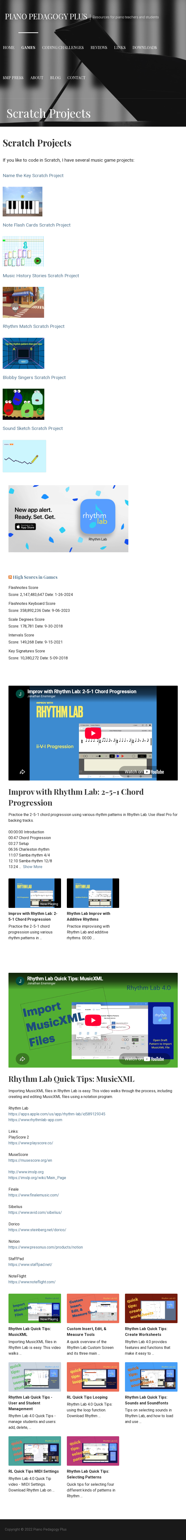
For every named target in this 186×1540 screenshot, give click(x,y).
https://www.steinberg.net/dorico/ (37, 1230)
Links (120, 47)
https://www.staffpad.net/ (30, 1264)
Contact (76, 77)
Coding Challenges (63, 47)
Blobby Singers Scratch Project (34, 377)
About (36, 77)
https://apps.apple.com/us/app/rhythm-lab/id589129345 (56, 1114)
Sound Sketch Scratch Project (33, 428)
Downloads (144, 47)
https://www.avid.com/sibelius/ (35, 1212)
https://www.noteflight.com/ (32, 1282)
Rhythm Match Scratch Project (33, 326)
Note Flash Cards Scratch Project (36, 225)
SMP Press (13, 77)
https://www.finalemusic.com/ (33, 1195)
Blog (55, 77)
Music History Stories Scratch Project (41, 275)
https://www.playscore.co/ (30, 1143)
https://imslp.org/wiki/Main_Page (37, 1177)
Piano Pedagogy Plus (46, 16)
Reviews (99, 47)
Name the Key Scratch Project (33, 175)
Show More (32, 866)
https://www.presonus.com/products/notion (45, 1247)
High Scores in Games (35, 577)
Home (9, 47)
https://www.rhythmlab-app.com (35, 1120)
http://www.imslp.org (26, 1172)
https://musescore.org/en (30, 1160)
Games (28, 47)
